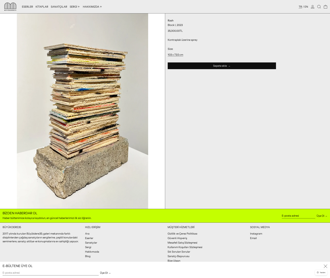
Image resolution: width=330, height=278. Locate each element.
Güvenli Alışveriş (177, 238)
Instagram (256, 233)
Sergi (88, 247)
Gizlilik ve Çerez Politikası (182, 233)
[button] (319, 6)
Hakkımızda (92, 251)
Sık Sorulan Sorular (179, 251)
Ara (87, 233)
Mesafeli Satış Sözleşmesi (182, 242)
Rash (171, 20)
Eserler (89, 238)
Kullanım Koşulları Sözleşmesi (185, 247)
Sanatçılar (91, 242)
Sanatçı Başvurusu (178, 256)
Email (253, 238)
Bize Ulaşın (174, 260)
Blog (87, 256)
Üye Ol (320, 215)
